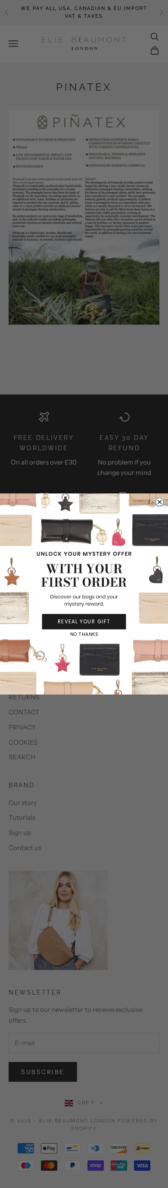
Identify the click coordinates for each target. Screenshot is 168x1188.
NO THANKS (84, 634)
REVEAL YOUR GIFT (84, 621)
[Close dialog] (160, 502)
